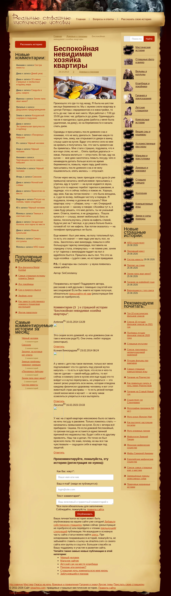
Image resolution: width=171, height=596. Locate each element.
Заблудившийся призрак (74, 573)
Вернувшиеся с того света (140, 290)
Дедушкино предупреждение (30, 109)
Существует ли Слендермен (135, 401)
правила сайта (95, 509)
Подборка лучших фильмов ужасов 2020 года (138, 335)
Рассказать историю (31, 44)
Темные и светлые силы (29, 214)
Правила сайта (107, 587)
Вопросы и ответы (103, 19)
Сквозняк (37, 176)
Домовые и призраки (76, 36)
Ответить (59, 346)
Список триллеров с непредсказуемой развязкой (137, 352)
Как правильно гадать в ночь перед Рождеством (139, 384)
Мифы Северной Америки (140, 453)
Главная (81, 19)
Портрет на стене (136, 265)
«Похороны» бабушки (32, 371)
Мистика (28, 584)
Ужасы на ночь (42, 584)
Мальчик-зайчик (69, 560)
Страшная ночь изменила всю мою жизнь (84, 570)
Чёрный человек (69, 557)
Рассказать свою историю (136, 19)
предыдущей (108, 528)
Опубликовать (85, 514)
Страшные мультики (137, 343)
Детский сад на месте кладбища (79, 564)
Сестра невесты (30, 385)
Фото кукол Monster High (139, 416)
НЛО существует (135, 243)
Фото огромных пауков (138, 431)
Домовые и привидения (65, 584)
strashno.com (37, 587)
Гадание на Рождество (138, 377)
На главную (16, 584)
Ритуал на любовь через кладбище (30, 200)
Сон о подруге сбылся (29, 290)
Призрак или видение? (73, 567)
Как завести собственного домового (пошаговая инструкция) (31, 304)
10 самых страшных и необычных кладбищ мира (28, 82)
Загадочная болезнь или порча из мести (30, 223)
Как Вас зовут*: (65, 471)
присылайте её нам (80, 293)
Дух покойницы (26, 284)
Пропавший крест (136, 251)
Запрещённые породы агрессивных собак (138, 477)
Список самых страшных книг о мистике (139, 468)
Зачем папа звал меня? (34, 378)
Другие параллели (27, 312)
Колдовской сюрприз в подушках (30, 116)
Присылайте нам (19, 592)
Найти (149, 38)
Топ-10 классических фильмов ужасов (137, 314)
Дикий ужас (37, 73)
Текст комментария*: (68, 495)
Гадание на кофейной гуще (140, 282)
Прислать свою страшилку (129, 584)
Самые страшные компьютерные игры (137, 370)
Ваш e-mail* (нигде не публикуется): (77, 483)
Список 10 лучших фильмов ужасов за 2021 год (140, 324)
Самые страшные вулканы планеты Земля (31, 277)
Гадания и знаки (88, 584)
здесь (95, 534)
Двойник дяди (25, 295)
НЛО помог (39, 247)
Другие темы (105, 584)
